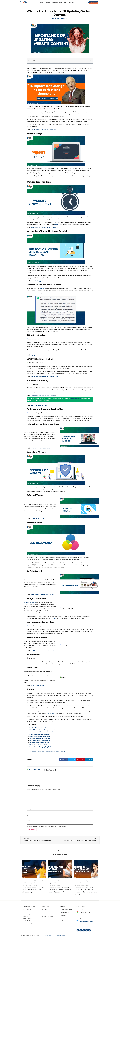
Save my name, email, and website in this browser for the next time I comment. (47, 826)
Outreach (48, 2)
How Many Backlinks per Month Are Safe (41, 732)
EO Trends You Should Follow (40, 405)
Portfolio (65, 2)
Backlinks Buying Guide (37, 685)
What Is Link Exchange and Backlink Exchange (44, 227)
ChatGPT (41, 288)
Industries (54, 2)
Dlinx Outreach (31, 711)
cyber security (83, 489)
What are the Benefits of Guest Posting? (40, 738)
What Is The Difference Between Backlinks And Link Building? (47, 751)
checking (56, 224)
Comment (29, 792)
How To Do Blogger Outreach (39, 281)
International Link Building (47, 916)
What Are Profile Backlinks (38, 519)
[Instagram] (86, 930)
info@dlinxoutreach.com (86, 921)
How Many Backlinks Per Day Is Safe (39, 736)
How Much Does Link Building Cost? (39, 734)
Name (29, 809)
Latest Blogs (71, 2)
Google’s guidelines (30, 602)
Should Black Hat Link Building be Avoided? (42, 730)
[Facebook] (83, 930)
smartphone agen (75, 398)
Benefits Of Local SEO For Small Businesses (43, 129)
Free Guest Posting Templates (38, 728)
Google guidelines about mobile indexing (43, 395)
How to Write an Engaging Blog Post (40, 747)
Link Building (44, 909)
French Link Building (26, 909)
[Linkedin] (89, 930)
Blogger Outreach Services (66, 909)
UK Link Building (26, 914)
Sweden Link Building (27, 918)
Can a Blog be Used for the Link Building (42, 594)
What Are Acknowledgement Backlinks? (42, 651)
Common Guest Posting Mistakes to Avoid (41, 749)
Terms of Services (61, 935)
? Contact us (50, 713)
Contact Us (63, 915)
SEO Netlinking (45, 914)
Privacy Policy (48, 935)
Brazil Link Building (26, 920)
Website (29, 820)
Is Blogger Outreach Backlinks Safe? (41, 448)
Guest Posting (45, 911)
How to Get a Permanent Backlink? (39, 740)
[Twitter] (78, 930)
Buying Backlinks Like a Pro (39, 355)
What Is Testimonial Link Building (39, 742)
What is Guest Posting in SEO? (38, 745)
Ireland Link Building (26, 916)
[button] (86, 2)
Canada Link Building (27, 923)
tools (55, 618)
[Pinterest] (80, 930)
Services (41, 2)
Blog (61, 920)
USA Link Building (26, 911)
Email (28, 815)
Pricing (60, 2)
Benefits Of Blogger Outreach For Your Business (44, 376)
